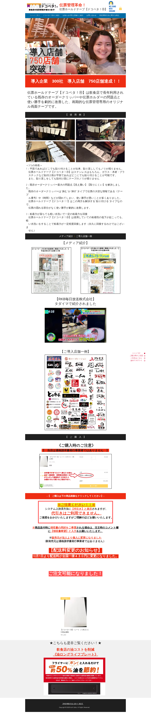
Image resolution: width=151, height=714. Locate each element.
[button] (120, 8)
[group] (75, 616)
